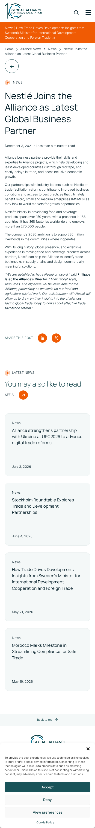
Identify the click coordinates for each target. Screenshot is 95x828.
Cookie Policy (45, 822)
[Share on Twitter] (56, 338)
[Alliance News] (12, 66)
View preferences (47, 812)
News (52, 49)
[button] (88, 749)
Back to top (45, 719)
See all (11, 395)
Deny (47, 800)
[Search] (76, 9)
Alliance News (30, 49)
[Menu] (88, 11)
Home (9, 49)
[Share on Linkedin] (42, 338)
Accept (48, 787)
